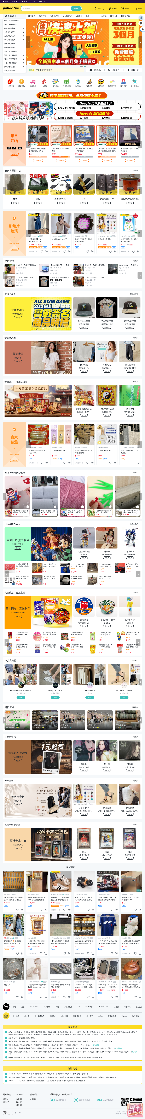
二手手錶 (127, 1007)
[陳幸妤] (107, 116)
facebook (16, 1113)
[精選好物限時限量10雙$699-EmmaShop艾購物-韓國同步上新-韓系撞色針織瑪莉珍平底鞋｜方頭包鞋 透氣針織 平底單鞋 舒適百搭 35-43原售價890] (118, 674)
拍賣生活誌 (54, 16)
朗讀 (141, 17)
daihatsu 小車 (104, 1007)
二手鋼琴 (90, 1016)
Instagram (20, 1113)
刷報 (5, 1006)
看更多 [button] (18, 362)
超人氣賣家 (67, 16)
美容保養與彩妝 (9, 47)
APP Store (136, 1099)
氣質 (57, 1007)
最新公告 (19, 1105)
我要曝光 (14, 154)
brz (79, 1007)
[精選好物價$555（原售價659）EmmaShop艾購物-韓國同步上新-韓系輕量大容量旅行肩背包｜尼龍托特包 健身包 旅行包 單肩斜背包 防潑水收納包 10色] (135, 669)
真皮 (22, 1007)
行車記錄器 (112, 1016)
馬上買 (135, 381)
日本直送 (31, 16)
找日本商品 (134, 524)
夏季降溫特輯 (41, 70)
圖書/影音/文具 (9, 28)
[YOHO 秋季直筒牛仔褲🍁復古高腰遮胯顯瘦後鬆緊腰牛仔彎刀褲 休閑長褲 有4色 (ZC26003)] (84, 674)
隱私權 (124, 1114)
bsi (8, 1112)
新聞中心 (6, 1099)
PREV (4, 190)
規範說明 (96, 1045)
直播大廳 (135, 707)
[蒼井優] (107, 105)
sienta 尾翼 (89, 1007)
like (42, 251)
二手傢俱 (47, 1007)
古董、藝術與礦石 (10, 24)
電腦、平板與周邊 (10, 59)
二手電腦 (16, 1016)
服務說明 (6, 1102)
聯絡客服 (19, 1102)
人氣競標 (78, 16)
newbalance (34, 1007)
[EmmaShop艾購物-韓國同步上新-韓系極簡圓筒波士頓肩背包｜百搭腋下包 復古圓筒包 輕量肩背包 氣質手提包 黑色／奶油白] (135, 679)
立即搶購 (38, 160)
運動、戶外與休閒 (10, 55)
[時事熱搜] (72, 95)
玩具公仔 (89, 16)
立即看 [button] (18, 318)
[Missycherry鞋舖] (55, 685)
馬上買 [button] (84, 415)
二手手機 (64, 1016)
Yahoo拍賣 (11, 8)
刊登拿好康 (125, 16)
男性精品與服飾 (9, 44)
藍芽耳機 (135, 1016)
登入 (99, 8)
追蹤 (20, 697)
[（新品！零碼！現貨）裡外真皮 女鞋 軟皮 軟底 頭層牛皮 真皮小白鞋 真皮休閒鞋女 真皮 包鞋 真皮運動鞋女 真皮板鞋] (66, 669)
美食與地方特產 (9, 71)
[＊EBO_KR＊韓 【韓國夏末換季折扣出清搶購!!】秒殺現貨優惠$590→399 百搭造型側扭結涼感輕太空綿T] (31, 669)
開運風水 (53, 1016)
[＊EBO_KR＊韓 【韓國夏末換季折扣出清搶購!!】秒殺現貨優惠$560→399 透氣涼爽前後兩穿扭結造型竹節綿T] (15, 674)
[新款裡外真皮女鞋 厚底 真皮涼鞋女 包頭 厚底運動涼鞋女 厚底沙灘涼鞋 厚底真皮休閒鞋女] (66, 679)
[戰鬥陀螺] (130, 116)
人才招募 (33, 1099)
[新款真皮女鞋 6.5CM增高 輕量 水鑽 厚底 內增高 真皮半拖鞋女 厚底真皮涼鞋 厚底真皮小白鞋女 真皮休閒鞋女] (49, 674)
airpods (124, 1016)
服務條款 (118, 1114)
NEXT (140, 190)
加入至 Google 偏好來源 (141, 23)
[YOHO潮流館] (90, 685)
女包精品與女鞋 (9, 36)
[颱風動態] (84, 105)
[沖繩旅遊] (60, 116)
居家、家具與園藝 (10, 51)
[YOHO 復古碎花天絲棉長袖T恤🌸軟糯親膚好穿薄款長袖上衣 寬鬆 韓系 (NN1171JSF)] (100, 669)
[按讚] (27, 506)
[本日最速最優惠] (135, 1110)
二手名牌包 (77, 1016)
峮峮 (14, 1007)
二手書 (26, 1016)
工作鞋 (116, 1007)
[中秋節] (130, 105)
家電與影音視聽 (9, 67)
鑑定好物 (42, 16)
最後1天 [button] (84, 327)
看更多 (135, 170)
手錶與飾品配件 (9, 40)
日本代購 (113, 16)
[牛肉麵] (84, 116)
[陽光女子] (60, 105)
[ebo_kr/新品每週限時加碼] (21, 685)
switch (100, 1016)
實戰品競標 (134, 294)
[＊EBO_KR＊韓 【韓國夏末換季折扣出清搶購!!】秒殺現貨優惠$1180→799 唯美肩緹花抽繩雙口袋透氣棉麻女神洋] (31, 679)
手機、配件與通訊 (10, 63)
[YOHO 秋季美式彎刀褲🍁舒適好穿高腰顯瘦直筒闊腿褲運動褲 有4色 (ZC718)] (100, 679)
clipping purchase (46, 251)
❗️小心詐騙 (101, 16)
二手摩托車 (68, 1007)
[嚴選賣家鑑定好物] (84, 42)
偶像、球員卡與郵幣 (11, 20)
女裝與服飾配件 (9, 32)
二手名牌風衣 (39, 1016)
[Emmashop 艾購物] (124, 685)
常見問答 (19, 1099)
